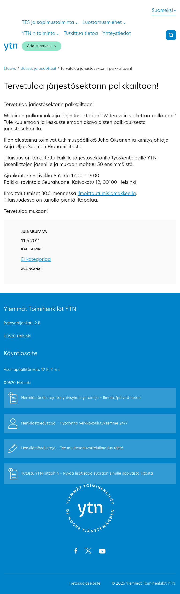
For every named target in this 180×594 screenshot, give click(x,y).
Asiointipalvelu (39, 46)
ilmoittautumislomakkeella (107, 194)
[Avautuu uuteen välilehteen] (75, 551)
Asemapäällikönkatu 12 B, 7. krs (32, 370)
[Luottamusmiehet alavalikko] (124, 22)
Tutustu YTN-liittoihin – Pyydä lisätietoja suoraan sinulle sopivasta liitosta (87, 474)
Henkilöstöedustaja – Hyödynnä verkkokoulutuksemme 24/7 (74, 423)
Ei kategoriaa (36, 259)
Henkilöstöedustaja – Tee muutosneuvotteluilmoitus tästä (72, 448)
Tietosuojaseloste (84, 584)
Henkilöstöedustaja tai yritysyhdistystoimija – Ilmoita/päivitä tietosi (81, 398)
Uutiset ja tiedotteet (38, 69)
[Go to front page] (90, 532)
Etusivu (10, 69)
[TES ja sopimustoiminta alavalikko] (76, 22)
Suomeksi (162, 10)
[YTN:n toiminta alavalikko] (57, 33)
